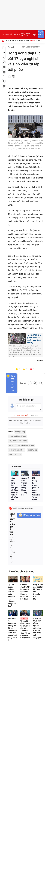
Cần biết (22, 34)
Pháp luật (39, 41)
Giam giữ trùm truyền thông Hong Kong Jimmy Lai (25, 486)
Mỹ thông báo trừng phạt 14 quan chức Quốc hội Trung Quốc (36, 489)
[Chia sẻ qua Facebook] (30, 383)
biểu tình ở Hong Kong (18, 441)
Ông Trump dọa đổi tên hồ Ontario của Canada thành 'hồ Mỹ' (38, 591)
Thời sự (26, 41)
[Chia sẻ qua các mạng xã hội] (41, 383)
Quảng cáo (28, 34)
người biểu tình (15, 454)
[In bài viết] (4, 86)
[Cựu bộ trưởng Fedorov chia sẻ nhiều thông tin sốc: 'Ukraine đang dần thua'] (13, 579)
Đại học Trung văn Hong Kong (21, 445)
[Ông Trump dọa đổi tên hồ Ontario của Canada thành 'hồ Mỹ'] (38, 579)
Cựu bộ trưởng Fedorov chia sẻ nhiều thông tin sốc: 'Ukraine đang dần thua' (12, 595)
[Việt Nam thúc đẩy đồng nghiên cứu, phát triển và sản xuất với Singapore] (38, 613)
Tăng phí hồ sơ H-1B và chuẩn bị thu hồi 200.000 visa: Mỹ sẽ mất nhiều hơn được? (25, 628)
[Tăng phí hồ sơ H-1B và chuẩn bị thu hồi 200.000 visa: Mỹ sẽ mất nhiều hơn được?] (25, 613)
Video (21, 41)
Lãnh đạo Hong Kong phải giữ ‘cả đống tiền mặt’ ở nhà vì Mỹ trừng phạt (14, 489)
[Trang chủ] (3, 41)
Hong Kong (20, 432)
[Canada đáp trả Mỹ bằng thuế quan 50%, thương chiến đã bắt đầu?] (25, 579)
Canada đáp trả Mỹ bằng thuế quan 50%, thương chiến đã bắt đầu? (25, 591)
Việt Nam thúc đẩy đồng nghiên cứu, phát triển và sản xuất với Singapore (37, 628)
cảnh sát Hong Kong (17, 436)
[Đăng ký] (29, 515)
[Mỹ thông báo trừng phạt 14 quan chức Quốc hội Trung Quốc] (36, 473)
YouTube (15, 34)
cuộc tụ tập (32, 450)
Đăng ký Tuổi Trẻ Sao (40, 34)
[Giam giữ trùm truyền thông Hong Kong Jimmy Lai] (25, 473)
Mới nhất (8, 41)
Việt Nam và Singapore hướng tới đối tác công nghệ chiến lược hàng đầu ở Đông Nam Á (12, 629)
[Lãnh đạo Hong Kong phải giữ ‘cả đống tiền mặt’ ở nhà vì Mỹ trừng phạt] (14, 473)
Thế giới (32, 41)
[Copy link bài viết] (35, 383)
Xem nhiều (15, 41)
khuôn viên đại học (16, 450)
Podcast (7, 34)
